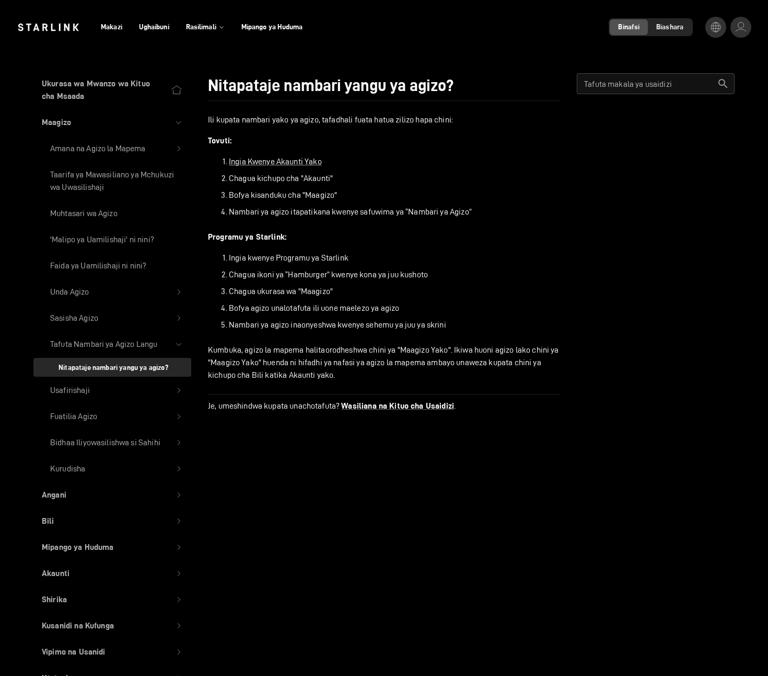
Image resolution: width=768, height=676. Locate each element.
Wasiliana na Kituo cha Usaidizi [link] (397, 406)
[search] (723, 83)
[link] (48, 27)
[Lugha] (715, 27)
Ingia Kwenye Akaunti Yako (275, 161)
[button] (112, 122)
